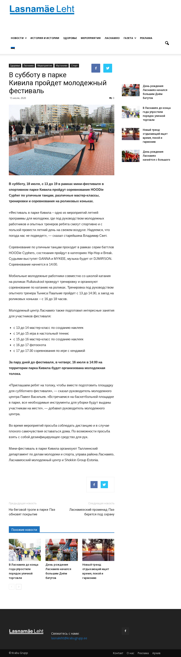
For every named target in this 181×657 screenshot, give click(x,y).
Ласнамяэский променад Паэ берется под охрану (91, 512)
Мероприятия (91, 38)
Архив (156, 653)
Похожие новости (24, 530)
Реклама (146, 38)
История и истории (44, 38)
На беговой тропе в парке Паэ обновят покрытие (32, 512)
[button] (167, 43)
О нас (130, 653)
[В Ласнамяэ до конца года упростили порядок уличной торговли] (25, 550)
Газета (128, 38)
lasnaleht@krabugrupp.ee (69, 638)
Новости (17, 38)
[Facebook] (125, 631)
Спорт (74, 65)
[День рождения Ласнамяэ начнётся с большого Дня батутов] (131, 156)
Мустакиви (61, 65)
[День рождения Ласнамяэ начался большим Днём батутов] (61, 550)
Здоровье (70, 38)
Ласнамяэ (112, 38)
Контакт (118, 653)
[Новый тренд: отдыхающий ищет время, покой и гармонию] (98, 550)
